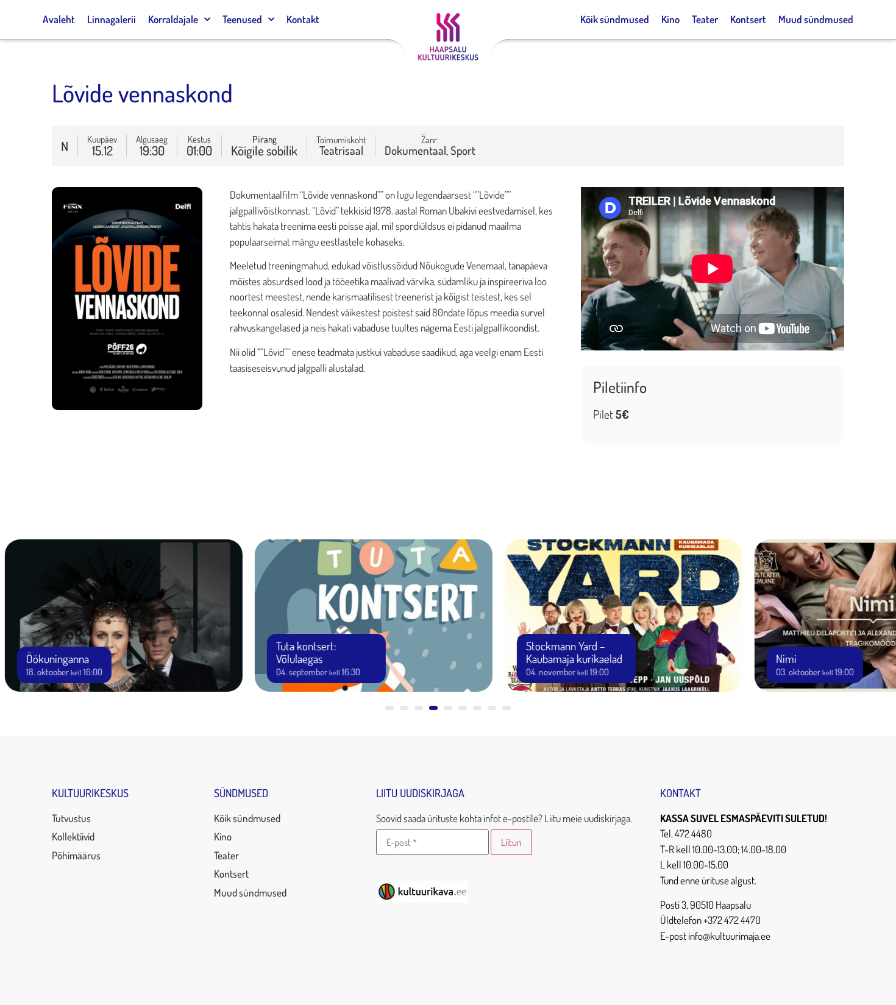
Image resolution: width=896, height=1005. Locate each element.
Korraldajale (173, 19)
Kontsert (748, 19)
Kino (670, 19)
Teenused (242, 19)
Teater (705, 19)
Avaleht (59, 19)
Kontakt (302, 19)
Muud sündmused (815, 19)
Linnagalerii (111, 19)
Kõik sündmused (614, 19)
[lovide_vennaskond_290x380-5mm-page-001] (127, 406)
